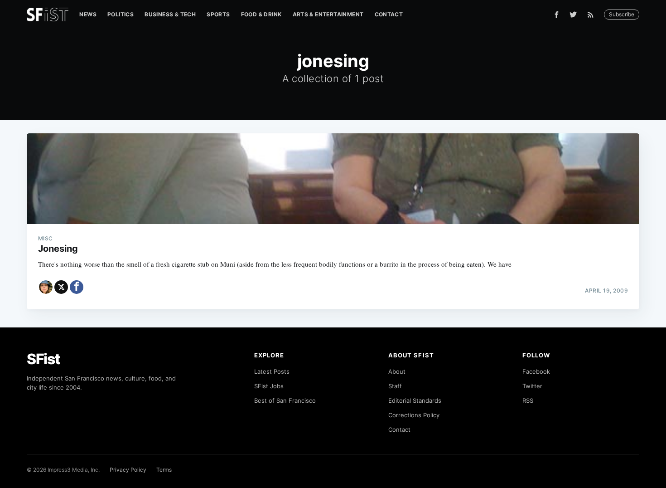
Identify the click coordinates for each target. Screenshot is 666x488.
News (88, 14)
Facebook (536, 371)
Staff (395, 386)
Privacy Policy (128, 469)
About (396, 371)
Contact (389, 14)
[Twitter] (573, 14)
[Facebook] (557, 15)
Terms (164, 469)
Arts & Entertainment (328, 14)
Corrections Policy (413, 415)
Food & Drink (261, 14)
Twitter (532, 386)
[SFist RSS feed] (593, 15)
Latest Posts (272, 371)
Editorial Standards (414, 400)
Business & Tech (170, 14)
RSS (527, 400)
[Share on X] (61, 287)
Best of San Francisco (285, 400)
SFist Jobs (269, 386)
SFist (43, 359)
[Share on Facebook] (76, 287)
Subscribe (621, 14)
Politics (120, 14)
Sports (218, 14)
